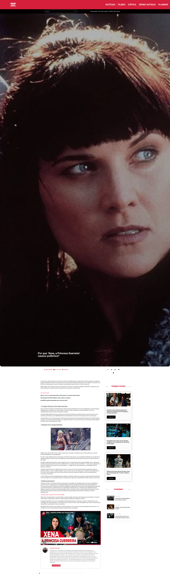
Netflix (111, 11)
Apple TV (106, 11)
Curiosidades (118, 489)
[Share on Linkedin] (115, 369)
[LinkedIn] (55, 565)
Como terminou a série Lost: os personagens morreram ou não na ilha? (122, 517)
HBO (115, 11)
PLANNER (163, 4)
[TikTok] (57, 565)
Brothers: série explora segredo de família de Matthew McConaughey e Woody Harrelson (117, 411)
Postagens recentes (118, 386)
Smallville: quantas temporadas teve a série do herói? (54, 400)
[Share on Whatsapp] (113, 372)
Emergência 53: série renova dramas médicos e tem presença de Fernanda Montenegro (118, 442)
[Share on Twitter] (111, 369)
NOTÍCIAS (110, 4)
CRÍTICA (132, 4)
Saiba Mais (111, 417)
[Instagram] (53, 565)
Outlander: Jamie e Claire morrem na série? (122, 508)
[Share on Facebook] (108, 369)
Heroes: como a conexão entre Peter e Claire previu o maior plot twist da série (60, 395)
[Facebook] (59, 565)
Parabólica (66, 369)
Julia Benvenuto (55, 548)
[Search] (75, 11)
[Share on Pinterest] (118, 369)
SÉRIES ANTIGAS (147, 4)
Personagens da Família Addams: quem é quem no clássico (56, 398)
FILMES (121, 4)
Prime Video (100, 11)
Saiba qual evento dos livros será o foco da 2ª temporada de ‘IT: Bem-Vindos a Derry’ (118, 473)
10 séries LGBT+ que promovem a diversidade (52, 494)
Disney (118, 11)
